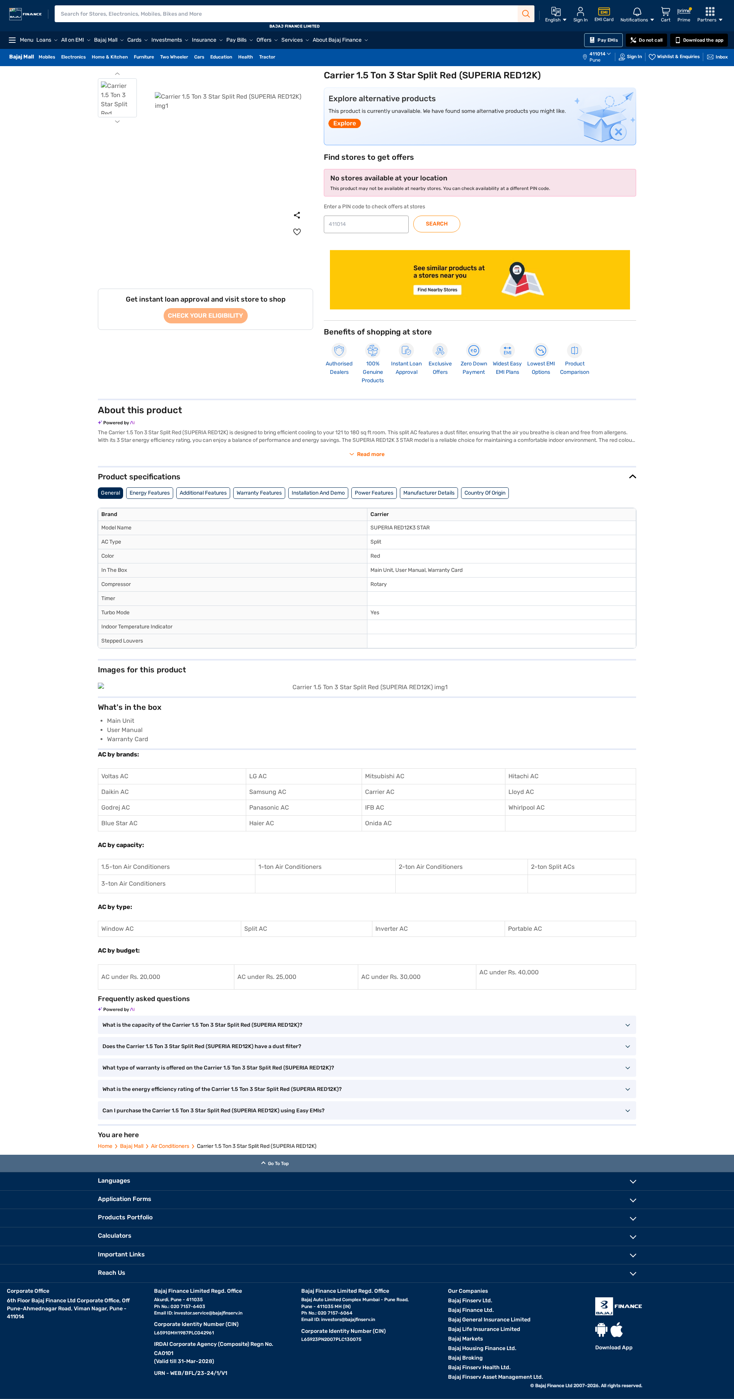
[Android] (601, 1329)
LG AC (258, 776)
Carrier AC (380, 791)
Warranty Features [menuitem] (259, 493)
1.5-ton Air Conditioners (135, 866)
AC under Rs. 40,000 (509, 972)
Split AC (255, 928)
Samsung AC (267, 791)
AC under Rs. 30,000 (391, 976)
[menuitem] (600, 57)
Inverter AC (391, 928)
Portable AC (525, 928)
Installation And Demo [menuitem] (318, 493)
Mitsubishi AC (384, 776)
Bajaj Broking (465, 1358)
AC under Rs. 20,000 (130, 976)
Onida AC (378, 823)
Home (105, 1146)
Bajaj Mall (131, 1146)
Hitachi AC (523, 776)
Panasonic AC (269, 807)
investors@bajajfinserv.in (348, 1319)
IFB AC (374, 807)
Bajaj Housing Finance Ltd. (482, 1348)
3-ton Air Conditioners (133, 883)
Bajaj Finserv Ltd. (470, 1300)
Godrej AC (115, 807)
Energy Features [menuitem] (150, 493)
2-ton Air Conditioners (431, 866)
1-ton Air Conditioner (288, 866)
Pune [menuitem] (595, 60)
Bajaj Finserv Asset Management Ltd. (495, 1377)
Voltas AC (114, 776)
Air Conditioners (170, 1146)
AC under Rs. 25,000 (266, 976)
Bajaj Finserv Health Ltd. (479, 1367)
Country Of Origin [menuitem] (484, 493)
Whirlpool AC (526, 807)
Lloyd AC (521, 791)
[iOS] (617, 1329)
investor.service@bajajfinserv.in (208, 1313)
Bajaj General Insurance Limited (489, 1319)
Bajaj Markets (465, 1339)
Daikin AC (115, 791)
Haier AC (261, 823)
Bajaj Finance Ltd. (471, 1310)
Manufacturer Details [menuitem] (429, 493)
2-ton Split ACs (553, 866)
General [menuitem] (110, 493)
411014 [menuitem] (597, 54)
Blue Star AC (119, 823)
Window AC (117, 928)
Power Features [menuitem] (374, 493)
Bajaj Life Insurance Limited (484, 1329)
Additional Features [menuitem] (203, 493)
